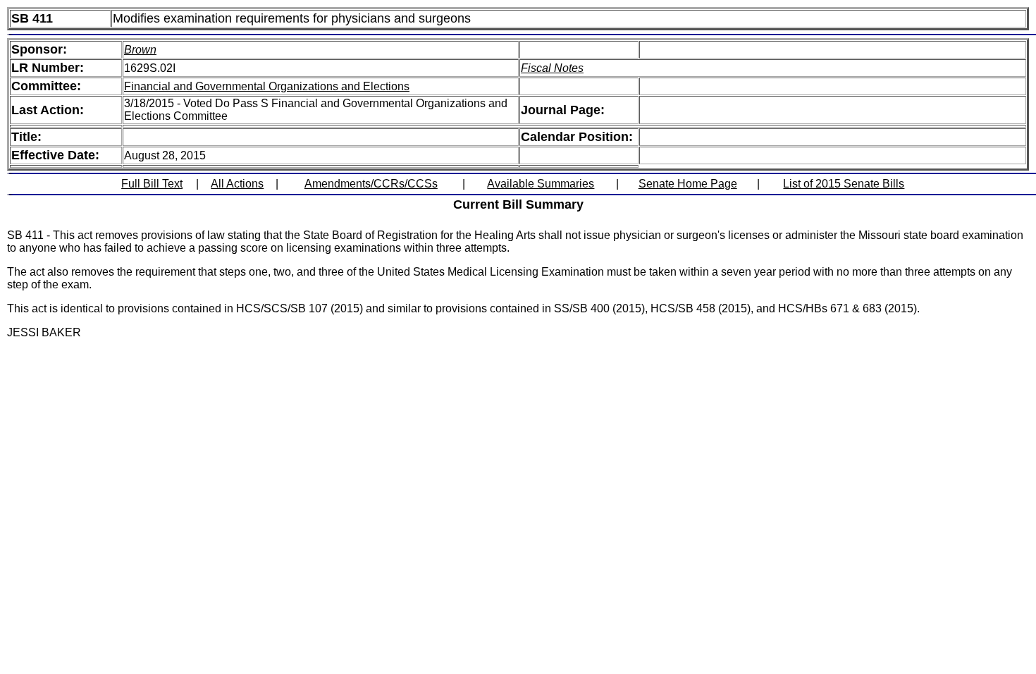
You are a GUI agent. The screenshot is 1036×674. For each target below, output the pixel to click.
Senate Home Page (688, 184)
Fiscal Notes (552, 68)
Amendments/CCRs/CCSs (371, 184)
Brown (140, 50)
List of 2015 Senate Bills (843, 184)
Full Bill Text (152, 184)
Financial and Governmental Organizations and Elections (266, 86)
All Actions (237, 184)
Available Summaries (540, 184)
